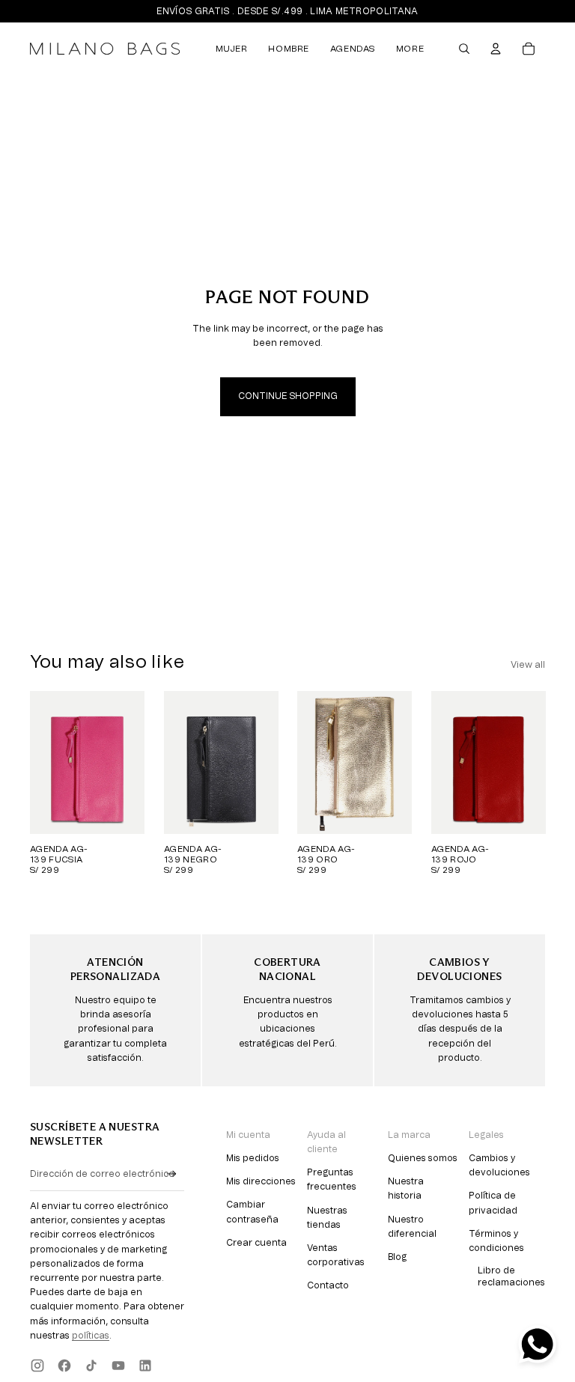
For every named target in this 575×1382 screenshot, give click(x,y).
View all (528, 664)
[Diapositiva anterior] (41, 762)
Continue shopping (288, 396)
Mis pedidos (252, 1158)
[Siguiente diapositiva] (132, 762)
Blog (397, 1256)
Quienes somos (422, 1158)
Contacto (328, 1285)
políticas (90, 1335)
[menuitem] (232, 48)
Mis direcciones (261, 1181)
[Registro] (172, 1174)
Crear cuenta (256, 1242)
